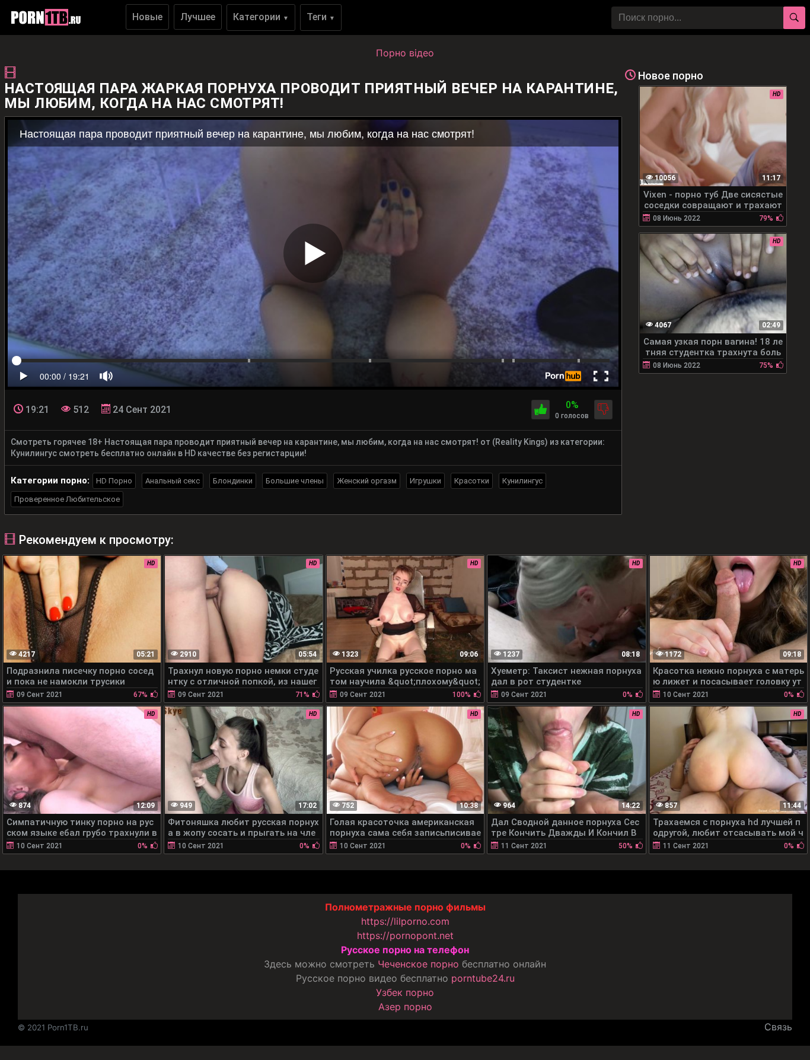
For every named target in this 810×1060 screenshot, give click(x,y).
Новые (147, 17)
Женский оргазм (367, 480)
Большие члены (295, 480)
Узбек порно (405, 992)
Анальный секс (172, 480)
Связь (778, 1027)
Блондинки (233, 480)
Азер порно (405, 1007)
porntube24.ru (483, 978)
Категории (261, 17)
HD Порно (114, 480)
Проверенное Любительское (67, 499)
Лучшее (197, 17)
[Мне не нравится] (603, 409)
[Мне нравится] (540, 409)
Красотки (471, 480)
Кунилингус (522, 480)
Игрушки (425, 480)
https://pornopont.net (405, 935)
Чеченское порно (418, 964)
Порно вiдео (405, 53)
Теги (321, 17)
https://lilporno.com (405, 921)
